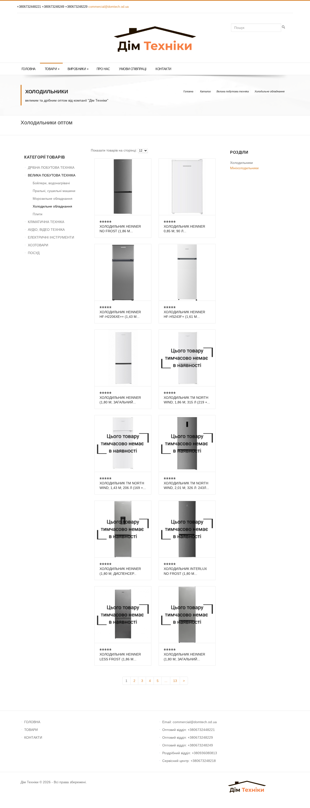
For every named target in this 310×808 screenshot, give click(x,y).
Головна (29, 69)
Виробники (78, 69)
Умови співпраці (132, 69)
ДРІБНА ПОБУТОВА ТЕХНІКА (51, 167)
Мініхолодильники (244, 168)
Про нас (103, 69)
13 (175, 681)
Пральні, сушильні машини (54, 191)
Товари (52, 69)
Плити (37, 214)
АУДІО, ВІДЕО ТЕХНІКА (46, 230)
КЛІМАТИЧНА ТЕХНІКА (46, 222)
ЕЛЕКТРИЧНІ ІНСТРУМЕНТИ (51, 237)
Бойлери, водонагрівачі (51, 183)
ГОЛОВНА (32, 722)
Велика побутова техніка (233, 91)
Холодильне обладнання (270, 91)
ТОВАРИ (31, 730)
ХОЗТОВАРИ (38, 245)
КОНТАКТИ (33, 737)
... (165, 681)
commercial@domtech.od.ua (108, 6)
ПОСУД (33, 253)
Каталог (205, 91)
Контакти (163, 69)
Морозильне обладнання (52, 198)
